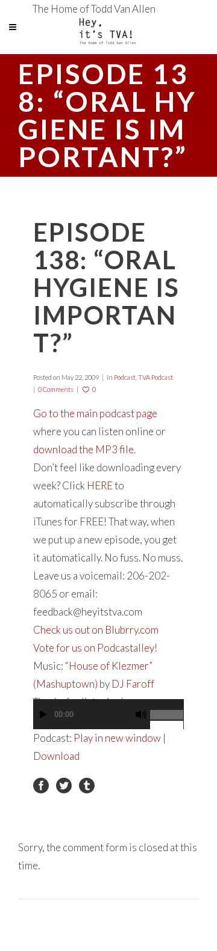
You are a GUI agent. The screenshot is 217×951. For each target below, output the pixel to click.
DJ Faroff (133, 683)
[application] (108, 720)
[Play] (43, 714)
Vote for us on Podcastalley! (95, 647)
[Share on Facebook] (41, 784)
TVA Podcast (155, 377)
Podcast (125, 377)
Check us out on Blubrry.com (96, 629)
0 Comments (56, 389)
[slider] (167, 710)
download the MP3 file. (84, 449)
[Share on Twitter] (64, 784)
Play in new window (117, 738)
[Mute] (141, 714)
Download (56, 756)
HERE (100, 485)
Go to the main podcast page (95, 413)
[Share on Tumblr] (87, 784)
